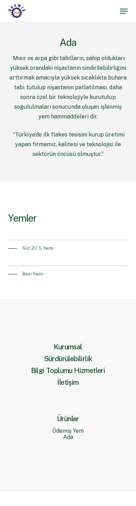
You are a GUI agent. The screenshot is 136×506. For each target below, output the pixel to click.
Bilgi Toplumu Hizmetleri (68, 370)
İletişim (67, 382)
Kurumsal (68, 347)
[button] (124, 11)
